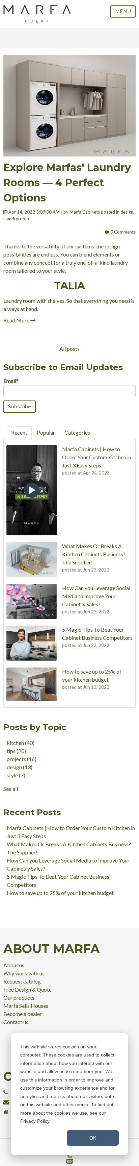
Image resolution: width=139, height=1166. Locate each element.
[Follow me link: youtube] (69, 1159)
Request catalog (22, 981)
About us (13, 965)
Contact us (15, 1022)
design (126, 212)
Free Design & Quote (27, 989)
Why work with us (24, 973)
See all (10, 788)
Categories (77, 432)
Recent (19, 432)
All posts (69, 348)
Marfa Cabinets (85, 212)
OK (92, 1138)
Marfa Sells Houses (25, 1005)
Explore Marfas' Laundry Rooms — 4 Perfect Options (67, 182)
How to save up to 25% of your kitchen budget (60, 893)
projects (21, 759)
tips (16, 751)
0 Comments (122, 232)
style (16, 775)
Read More (16, 320)
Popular (46, 432)
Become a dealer (22, 1014)
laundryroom (16, 218)
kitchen (20, 742)
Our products (18, 997)
